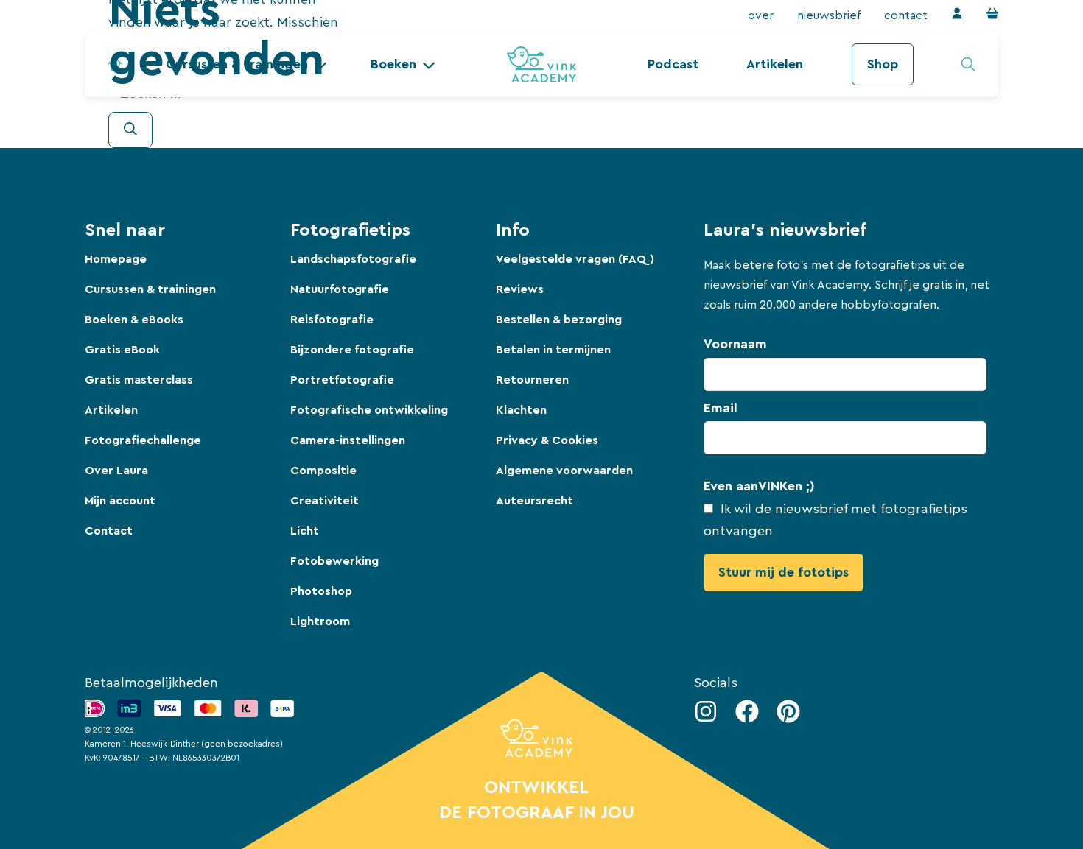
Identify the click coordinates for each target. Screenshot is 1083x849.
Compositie (323, 470)
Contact (906, 15)
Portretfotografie (342, 380)
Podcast (673, 64)
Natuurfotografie (339, 289)
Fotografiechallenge (143, 440)
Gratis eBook (122, 350)
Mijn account (120, 501)
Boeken (393, 64)
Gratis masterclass (139, 380)
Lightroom (320, 621)
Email (720, 408)
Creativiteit (324, 501)
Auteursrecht (534, 501)
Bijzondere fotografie (352, 350)
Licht (304, 531)
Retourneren (532, 380)
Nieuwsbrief (829, 15)
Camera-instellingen (347, 440)
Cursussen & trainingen (150, 289)
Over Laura (116, 470)
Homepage (116, 259)
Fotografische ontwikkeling (369, 410)
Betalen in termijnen (553, 350)
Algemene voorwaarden (564, 470)
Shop (882, 64)
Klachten (521, 410)
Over (761, 15)
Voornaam (735, 343)
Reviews (520, 289)
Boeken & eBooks (134, 319)
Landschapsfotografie (353, 259)
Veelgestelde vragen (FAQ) (575, 259)
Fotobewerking (334, 561)
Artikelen (774, 64)
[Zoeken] (130, 130)
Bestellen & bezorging (559, 319)
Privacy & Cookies (547, 440)
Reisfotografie (332, 319)
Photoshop (321, 591)
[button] (403, 64)
